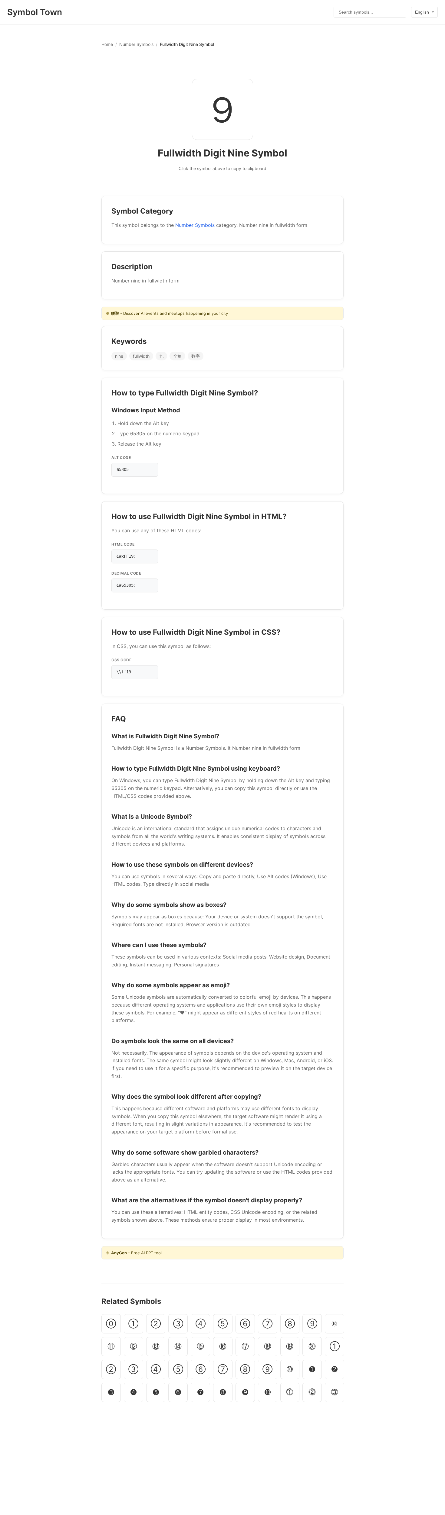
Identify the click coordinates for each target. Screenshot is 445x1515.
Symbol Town (34, 12)
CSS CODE (121, 660)
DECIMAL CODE (126, 573)
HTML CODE (123, 544)
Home (107, 44)
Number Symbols (136, 44)
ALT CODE (121, 457)
